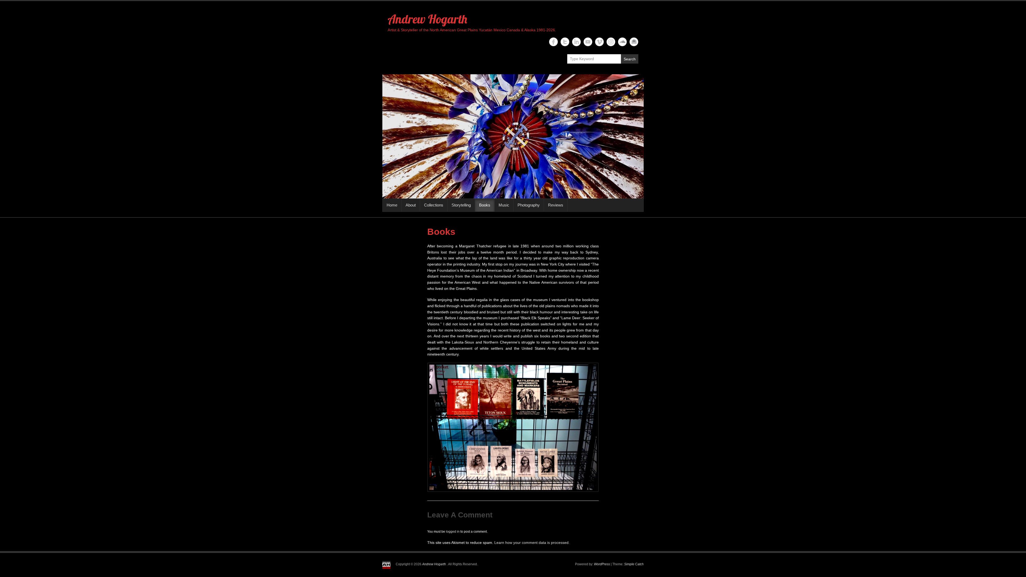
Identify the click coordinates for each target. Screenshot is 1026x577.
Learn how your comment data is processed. (532, 542)
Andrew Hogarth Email (633, 41)
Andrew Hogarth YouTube (588, 41)
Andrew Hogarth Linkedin (576, 41)
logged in (453, 531)
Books (484, 205)
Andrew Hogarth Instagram (611, 41)
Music (504, 205)
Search (630, 59)
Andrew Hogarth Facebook (553, 41)
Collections (433, 205)
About (411, 205)
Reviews (555, 205)
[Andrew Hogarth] (513, 136)
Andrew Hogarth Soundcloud (622, 41)
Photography (529, 205)
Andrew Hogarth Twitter (565, 41)
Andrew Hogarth (427, 18)
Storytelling (461, 205)
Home (392, 205)
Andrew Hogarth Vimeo (599, 41)
